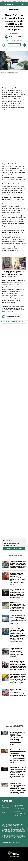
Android (7, 311)
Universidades (5, 321)
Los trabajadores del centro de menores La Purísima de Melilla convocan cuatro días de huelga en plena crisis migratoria (17, 652)
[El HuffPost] (10, 4)
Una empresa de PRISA (14, 853)
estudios (22, 321)
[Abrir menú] (2, 4)
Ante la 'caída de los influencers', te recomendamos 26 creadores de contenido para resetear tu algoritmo (18, 692)
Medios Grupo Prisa (14, 857)
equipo (3, 805)
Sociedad (14, 9)
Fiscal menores (21, 1)
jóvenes (14, 321)
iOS (14, 311)
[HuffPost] (7, 800)
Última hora (22, 4)
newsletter (5, 812)
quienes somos (5, 807)
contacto (4, 810)
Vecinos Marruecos (12, 1)
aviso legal (17, 811)
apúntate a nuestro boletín (14, 548)
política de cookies (19, 808)
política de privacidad (19, 813)
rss (3, 814)
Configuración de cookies (18, 806)
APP (8, 309)
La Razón (19, 164)
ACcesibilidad (17, 815)
